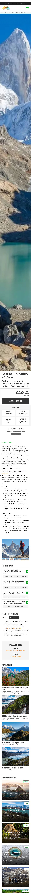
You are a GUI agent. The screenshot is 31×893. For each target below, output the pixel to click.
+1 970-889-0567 (15, 656)
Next (27, 548)
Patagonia (23, 12)
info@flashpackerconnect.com (15, 650)
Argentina (15, 12)
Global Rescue (17, 628)
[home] (6, 8)
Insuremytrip (8, 628)
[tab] (4, 617)
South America (6, 12)
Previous (4, 548)
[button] (27, 8)
